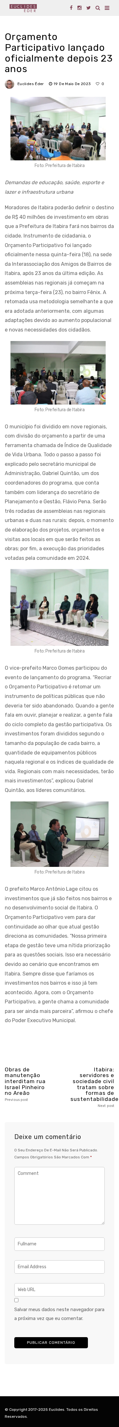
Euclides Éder (30, 84)
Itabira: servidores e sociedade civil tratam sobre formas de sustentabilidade (92, 1087)
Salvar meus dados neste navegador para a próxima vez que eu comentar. (59, 1314)
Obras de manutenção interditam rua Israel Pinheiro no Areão (25, 1084)
